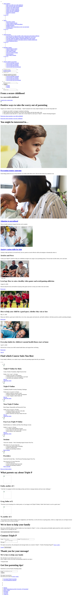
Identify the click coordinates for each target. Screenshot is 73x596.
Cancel (2, 547)
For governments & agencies (9, 580)
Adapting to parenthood (9, 221)
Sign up (5, 379)
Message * (3, 542)
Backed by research (10, 12)
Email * (19, 539)
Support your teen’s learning (12, 8)
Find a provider (6, 466)
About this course (7, 380)
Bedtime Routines (10, 25)
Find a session (6, 450)
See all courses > (10, 54)
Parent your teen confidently (12, 11)
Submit (2, 572)
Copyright (5, 592)
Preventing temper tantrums (11, 170)
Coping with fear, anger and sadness (14, 24)
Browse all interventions (6, 469)
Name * (2, 539)
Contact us (5, 594)
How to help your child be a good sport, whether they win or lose (21, 37)
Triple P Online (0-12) (11, 50)
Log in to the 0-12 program (12, 64)
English (5, 70)
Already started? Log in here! (10, 74)
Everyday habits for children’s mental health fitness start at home (20, 38)
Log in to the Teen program (12, 65)
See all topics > (9, 28)
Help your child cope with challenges (14, 5)
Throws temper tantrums (11, 23)
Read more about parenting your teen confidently (12, 118)
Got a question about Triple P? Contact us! (10, 531)
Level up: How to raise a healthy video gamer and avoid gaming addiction (22, 35)
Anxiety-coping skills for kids (11, 249)
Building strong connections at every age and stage (17, 26)
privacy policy (57, 544)
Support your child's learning (12, 7)
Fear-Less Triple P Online (12, 52)
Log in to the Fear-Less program (13, 66)
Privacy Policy (6, 590)
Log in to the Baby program (12, 63)
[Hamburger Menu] (1, 1)
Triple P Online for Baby (11, 48)
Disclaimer (5, 591)
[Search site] (4, 88)
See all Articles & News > (12, 41)
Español (9, 70)
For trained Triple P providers (10, 579)
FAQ (7, 14)
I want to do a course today (7, 100)
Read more (3, 289)
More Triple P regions (11, 55)
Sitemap (5, 587)
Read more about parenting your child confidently (12, 116)
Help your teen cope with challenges (14, 6)
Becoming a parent (10, 21)
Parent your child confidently (12, 10)
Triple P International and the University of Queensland (15, 589)
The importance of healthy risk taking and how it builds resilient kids (21, 39)
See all (2, 352)
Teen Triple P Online (11, 51)
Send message (8, 547)
